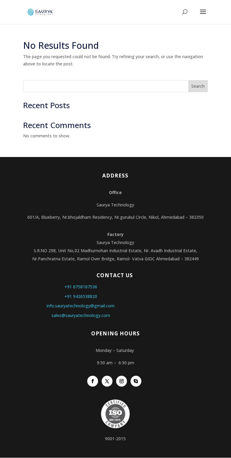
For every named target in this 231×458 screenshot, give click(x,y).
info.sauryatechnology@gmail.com (81, 306)
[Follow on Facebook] (92, 381)
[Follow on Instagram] (121, 381)
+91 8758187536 (80, 287)
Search (198, 86)
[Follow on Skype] (136, 381)
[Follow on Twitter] (107, 381)
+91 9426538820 (80, 296)
